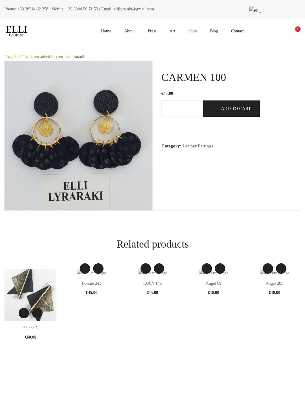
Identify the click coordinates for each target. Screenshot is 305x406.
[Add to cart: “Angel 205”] (281, 268)
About (129, 31)
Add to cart (236, 108)
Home (106, 31)
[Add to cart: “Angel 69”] (220, 268)
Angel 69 (213, 283)
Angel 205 (274, 283)
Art (172, 31)
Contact (237, 31)
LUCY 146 (152, 283)
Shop (192, 31)
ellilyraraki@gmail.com (134, 9)
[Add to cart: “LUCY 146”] (159, 268)
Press (152, 31)
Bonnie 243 (91, 283)
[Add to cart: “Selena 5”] (37, 313)
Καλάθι (79, 56)
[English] (254, 10)
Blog (214, 31)
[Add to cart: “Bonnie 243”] (98, 268)
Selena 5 (30, 328)
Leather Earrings (198, 146)
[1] (293, 31)
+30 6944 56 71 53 (82, 9)
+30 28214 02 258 (32, 9)
